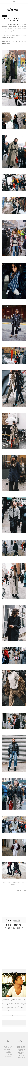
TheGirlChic (21, 1057)
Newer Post (5, 965)
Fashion (5, 15)
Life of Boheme (8, 1054)
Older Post (23, 965)
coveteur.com (14, 884)
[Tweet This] (9, 920)
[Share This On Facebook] (22, 919)
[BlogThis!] (15, 921)
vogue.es (23, 882)
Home (14, 965)
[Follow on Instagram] (10, 1015)
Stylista (21, 1055)
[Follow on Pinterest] (15, 1015)
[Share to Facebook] (18, 921)
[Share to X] (16, 921)
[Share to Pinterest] (19, 921)
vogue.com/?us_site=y (14, 882)
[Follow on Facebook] (13, 1015)
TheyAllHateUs (8, 1056)
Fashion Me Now (8, 1049)
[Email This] (14, 921)
